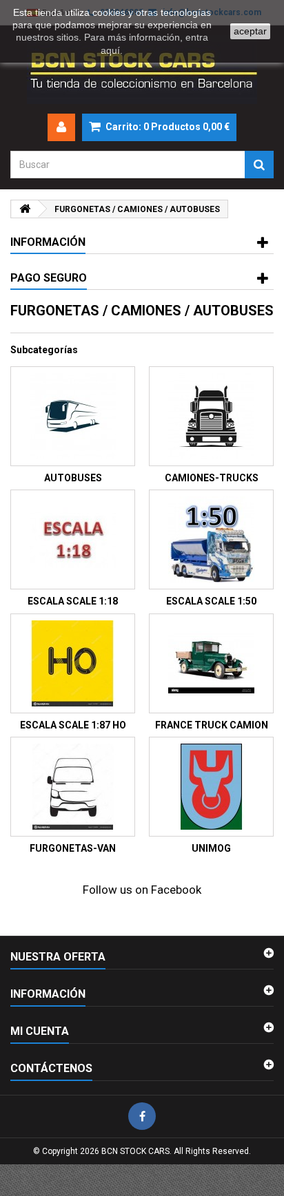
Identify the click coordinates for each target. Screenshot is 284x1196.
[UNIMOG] (211, 787)
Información (47, 242)
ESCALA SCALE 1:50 (211, 601)
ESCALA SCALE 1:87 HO (73, 725)
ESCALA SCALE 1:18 (73, 601)
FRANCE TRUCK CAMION (211, 725)
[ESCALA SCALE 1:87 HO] (72, 663)
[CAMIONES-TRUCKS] (211, 416)
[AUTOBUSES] (72, 416)
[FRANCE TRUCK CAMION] (211, 663)
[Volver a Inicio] (25, 209)
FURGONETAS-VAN (73, 848)
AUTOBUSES (73, 477)
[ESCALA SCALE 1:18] (72, 539)
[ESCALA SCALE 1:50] (211, 539)
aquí (110, 50)
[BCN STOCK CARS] (142, 69)
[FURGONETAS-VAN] (72, 787)
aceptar (250, 30)
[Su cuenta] (61, 127)
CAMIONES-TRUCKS (211, 477)
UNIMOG (211, 848)
